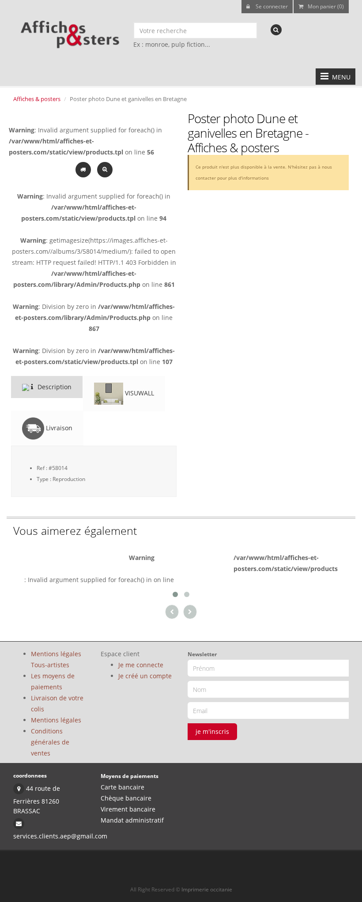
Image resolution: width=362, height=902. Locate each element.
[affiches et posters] (68, 31)
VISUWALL (138, 393)
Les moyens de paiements (53, 681)
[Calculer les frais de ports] (84, 169)
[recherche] (276, 30)
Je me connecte (140, 665)
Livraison (58, 428)
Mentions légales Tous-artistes (56, 659)
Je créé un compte (145, 676)
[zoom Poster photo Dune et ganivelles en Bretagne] (105, 169)
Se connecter (271, 6)
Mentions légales (56, 720)
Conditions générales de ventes (50, 742)
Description (54, 387)
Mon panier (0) (326, 6)
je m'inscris (212, 731)
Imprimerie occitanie (206, 889)
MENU (339, 77)
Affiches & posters (36, 99)
